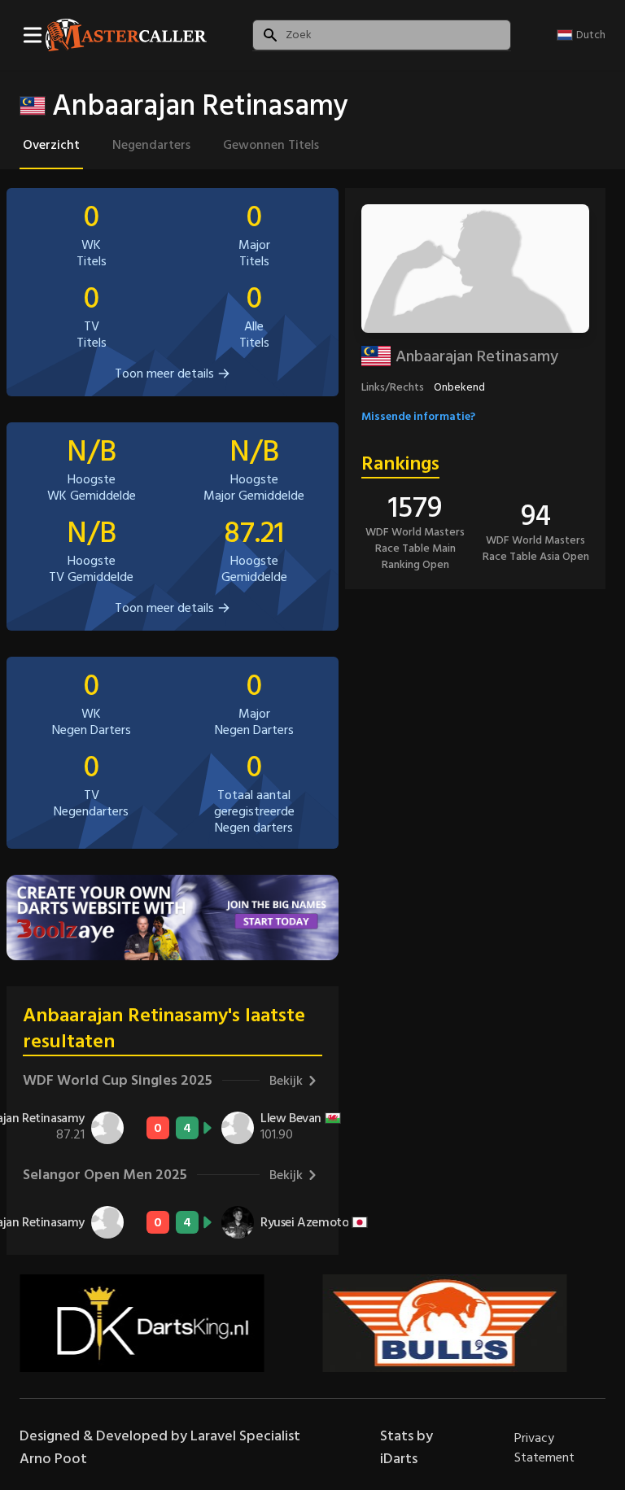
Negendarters (151, 144)
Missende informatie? (418, 416)
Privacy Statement (544, 1447)
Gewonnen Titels (271, 144)
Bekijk (286, 1080)
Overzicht (51, 144)
